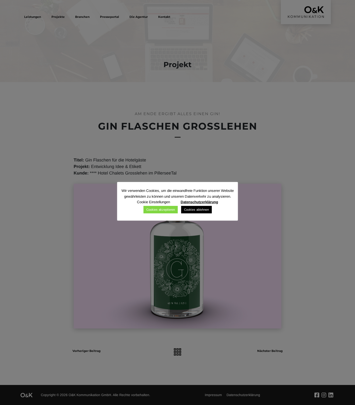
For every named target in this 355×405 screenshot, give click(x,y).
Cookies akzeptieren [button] (160, 209)
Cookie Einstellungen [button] (153, 202)
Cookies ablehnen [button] (196, 209)
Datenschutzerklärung (199, 202)
